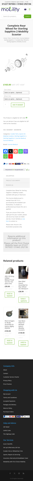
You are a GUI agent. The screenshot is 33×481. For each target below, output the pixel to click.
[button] (26, 54)
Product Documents (13, 180)
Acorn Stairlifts (7, 444)
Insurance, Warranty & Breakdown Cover (15, 458)
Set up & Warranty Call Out (11, 447)
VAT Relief (6, 427)
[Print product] (5, 156)
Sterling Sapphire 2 (9, 40)
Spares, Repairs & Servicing (11, 454)
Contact (5, 373)
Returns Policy (7, 408)
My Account (6, 394)
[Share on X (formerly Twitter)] (10, 151)
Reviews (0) (9, 185)
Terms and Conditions (10, 397)
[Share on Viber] (25, 151)
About (5, 370)
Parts (9, 38)
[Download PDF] (10, 156)
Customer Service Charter (11, 377)
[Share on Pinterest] (15, 151)
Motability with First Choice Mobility (14, 462)
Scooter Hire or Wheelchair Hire (13, 451)
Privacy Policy (7, 380)
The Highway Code (9, 434)
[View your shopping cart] (26, 9)
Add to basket (18, 105)
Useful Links (7, 430)
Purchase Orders (8, 412)
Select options (24, 299)
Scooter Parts (15, 38)
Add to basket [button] (9, 294)
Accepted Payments (9, 401)
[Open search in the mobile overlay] (16, 16)
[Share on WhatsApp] (20, 151)
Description (10, 176)
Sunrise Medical (24, 38)
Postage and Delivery (9, 404)
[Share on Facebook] (5, 151)
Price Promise (7, 384)
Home (5, 38)
